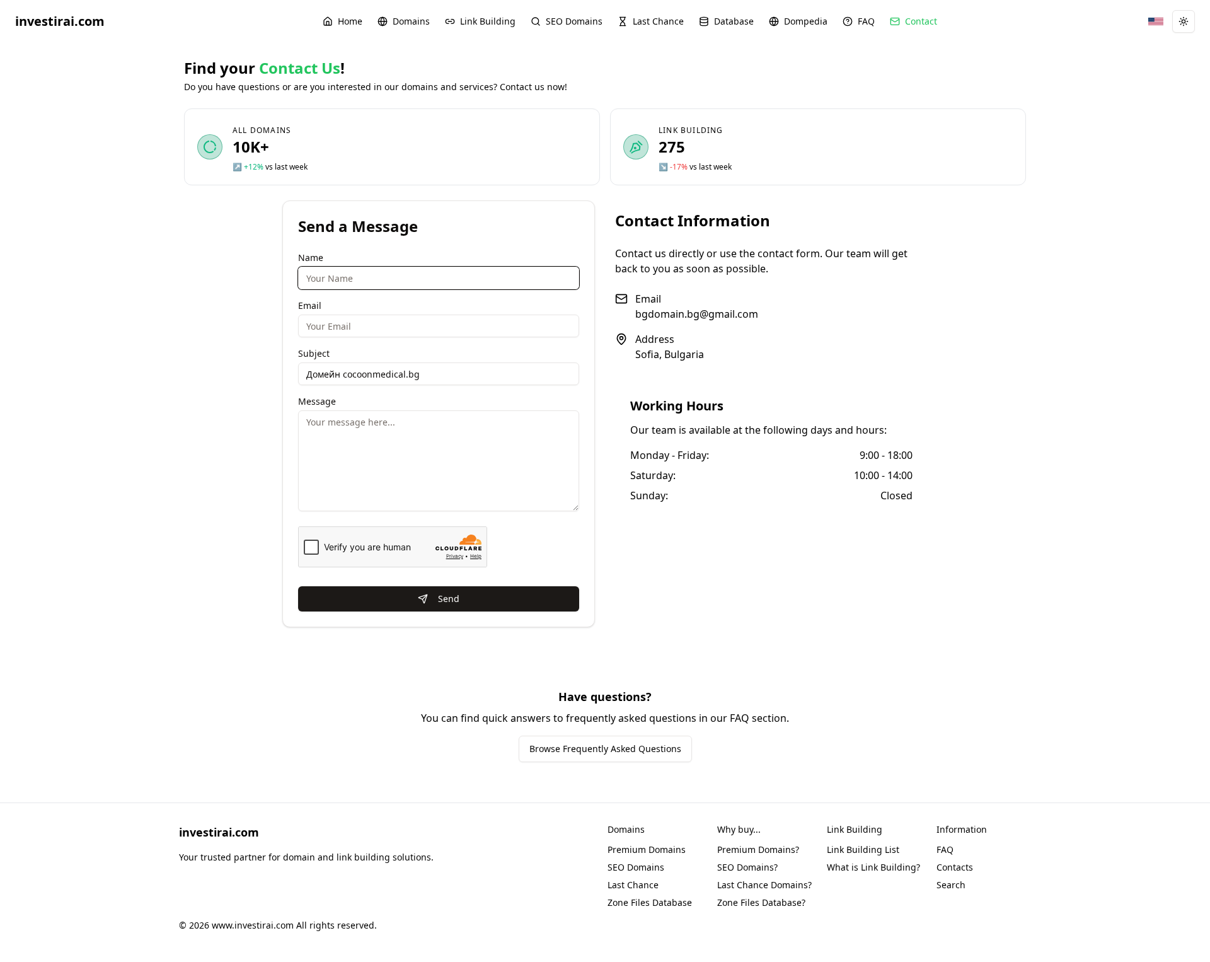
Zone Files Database (650, 902)
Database (734, 21)
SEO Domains (574, 21)
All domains (262, 130)
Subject (314, 353)
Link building (691, 130)
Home (350, 21)
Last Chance (658, 21)
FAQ (866, 21)
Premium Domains (647, 849)
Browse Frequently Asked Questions (605, 749)
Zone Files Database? (761, 902)
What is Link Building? (873, 867)
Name (310, 258)
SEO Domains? (747, 867)
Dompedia (805, 21)
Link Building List (863, 849)
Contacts (954, 867)
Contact (921, 21)
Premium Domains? (758, 849)
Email (309, 305)
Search (950, 885)
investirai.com (60, 21)
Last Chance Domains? (764, 885)
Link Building (488, 21)
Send (448, 599)
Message (317, 401)
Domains (411, 21)
